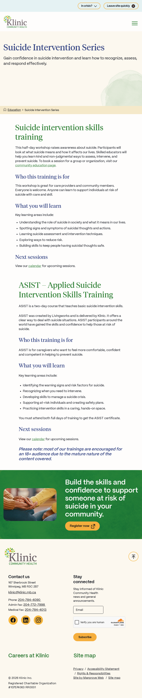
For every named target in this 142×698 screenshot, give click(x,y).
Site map (85, 655)
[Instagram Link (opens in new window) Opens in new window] (38, 624)
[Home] (4, 110)
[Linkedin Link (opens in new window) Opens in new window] (25, 624)
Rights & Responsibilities (93, 673)
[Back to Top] (133, 557)
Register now (85, 526)
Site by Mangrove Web (88, 678)
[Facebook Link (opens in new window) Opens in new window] (13, 624)
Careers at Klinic (28, 655)
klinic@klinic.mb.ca (22, 592)
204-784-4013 (35, 609)
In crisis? (86, 6)
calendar (34, 266)
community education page (35, 165)
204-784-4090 (29, 600)
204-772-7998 (34, 604)
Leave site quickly (118, 6)
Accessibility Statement (103, 669)
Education (14, 110)
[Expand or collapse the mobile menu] (135, 24)
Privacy (78, 669)
